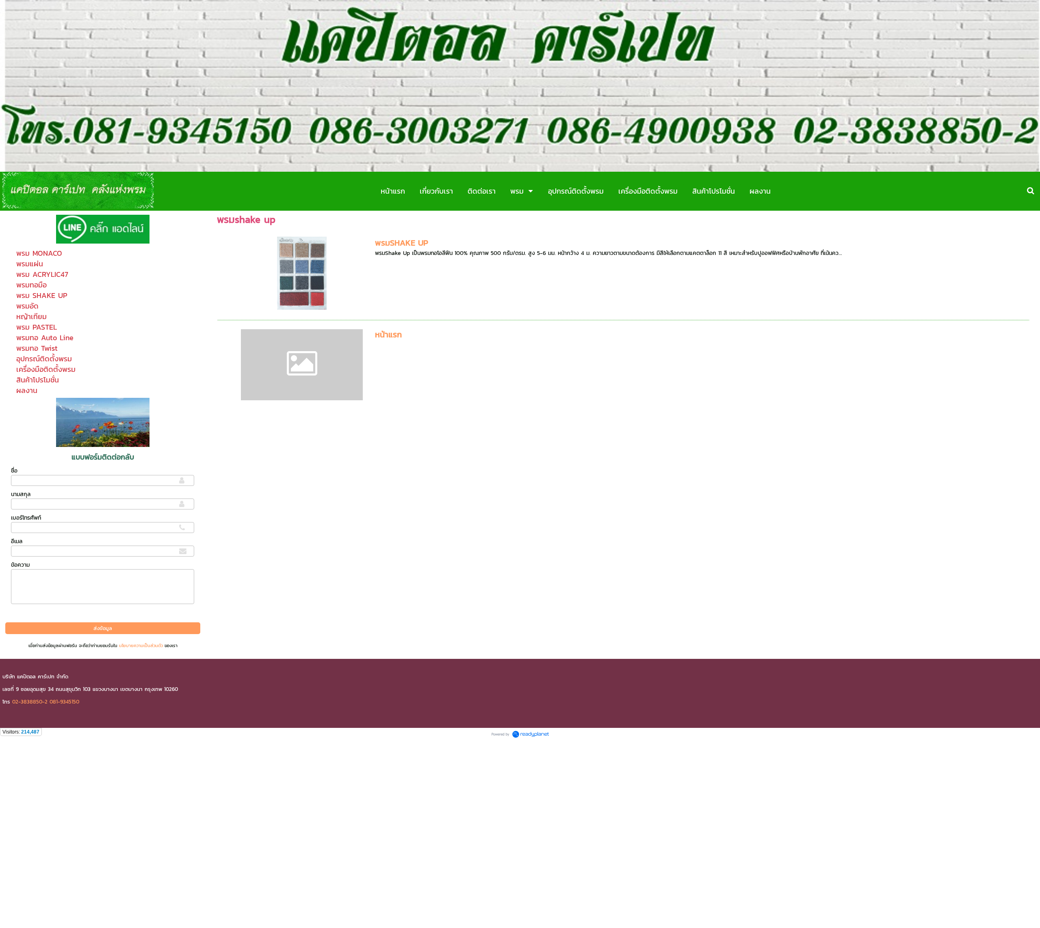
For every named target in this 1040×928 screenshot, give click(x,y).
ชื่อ (14, 470)
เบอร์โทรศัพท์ (26, 518)
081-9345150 (64, 701)
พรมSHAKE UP (401, 243)
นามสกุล (20, 494)
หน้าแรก (388, 334)
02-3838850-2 (30, 701)
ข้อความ (20, 565)
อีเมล (16, 541)
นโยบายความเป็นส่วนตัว (141, 645)
